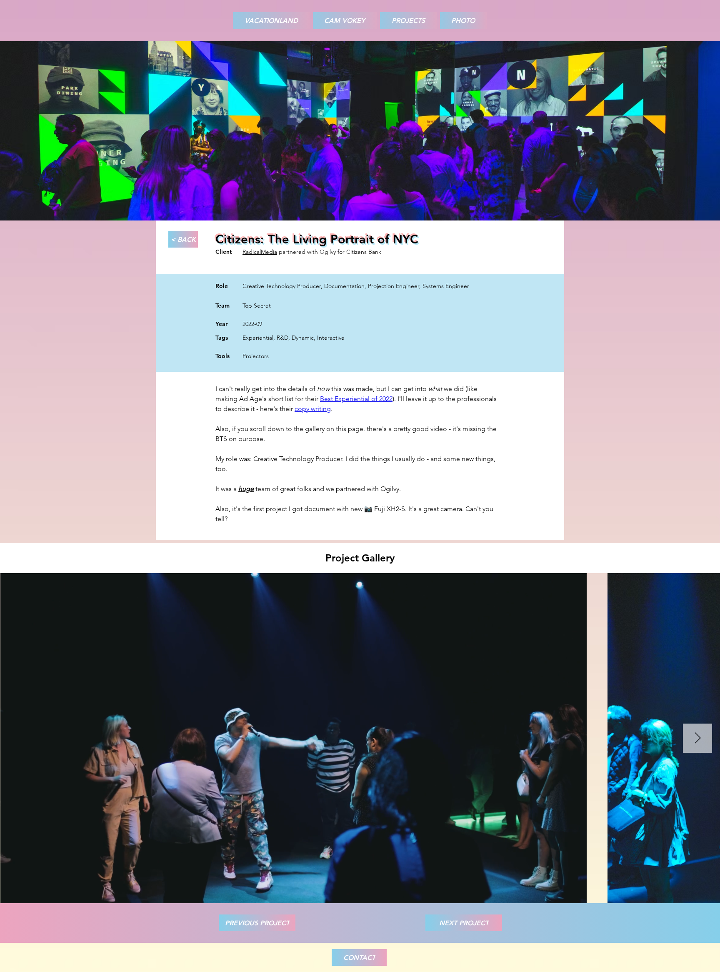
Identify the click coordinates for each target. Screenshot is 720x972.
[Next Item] (697, 738)
